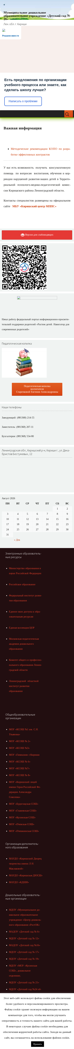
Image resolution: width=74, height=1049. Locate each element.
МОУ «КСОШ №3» (19, 748)
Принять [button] (37, 1044)
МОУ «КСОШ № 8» (19, 775)
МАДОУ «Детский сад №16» (24, 945)
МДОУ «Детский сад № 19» (24, 959)
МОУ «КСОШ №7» (19, 768)
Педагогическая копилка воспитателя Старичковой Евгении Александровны (37, 389)
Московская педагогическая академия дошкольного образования (24, 644)
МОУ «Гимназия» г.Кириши (24, 755)
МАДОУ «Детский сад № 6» (24, 931)
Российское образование (22, 584)
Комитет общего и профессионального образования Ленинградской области (25, 665)
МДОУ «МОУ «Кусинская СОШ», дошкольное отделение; (23, 970)
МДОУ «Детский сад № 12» (24, 938)
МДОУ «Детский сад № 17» (24, 952)
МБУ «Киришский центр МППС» (34, 206)
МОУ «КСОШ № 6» (19, 761)
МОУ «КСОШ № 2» (19, 741)
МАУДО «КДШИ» (19, 882)
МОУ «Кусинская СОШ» (22, 817)
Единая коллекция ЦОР (21, 627)
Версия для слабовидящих (38, 234)
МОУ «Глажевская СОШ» (23, 810)
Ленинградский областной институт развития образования (24, 686)
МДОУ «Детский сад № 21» (24, 982)
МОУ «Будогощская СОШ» (23, 804)
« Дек (17, 540)
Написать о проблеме (23, 101)
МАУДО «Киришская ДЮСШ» (26, 875)
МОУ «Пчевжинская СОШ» (24, 831)
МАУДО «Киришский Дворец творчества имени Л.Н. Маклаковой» (25, 863)
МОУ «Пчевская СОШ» (21, 824)
